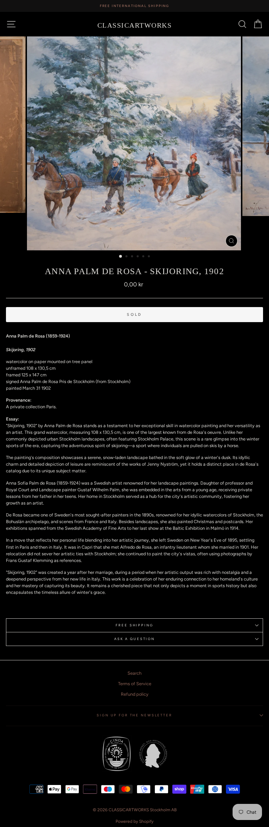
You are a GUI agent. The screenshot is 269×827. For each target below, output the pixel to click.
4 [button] (138, 257)
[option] (134, 6)
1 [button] (121, 256)
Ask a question (134, 639)
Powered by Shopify (134, 821)
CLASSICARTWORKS (134, 25)
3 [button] (132, 257)
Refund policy (135, 694)
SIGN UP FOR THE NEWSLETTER (134, 715)
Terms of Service (134, 683)
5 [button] (144, 257)
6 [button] (149, 257)
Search (134, 673)
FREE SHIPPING (134, 625)
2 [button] (127, 257)
